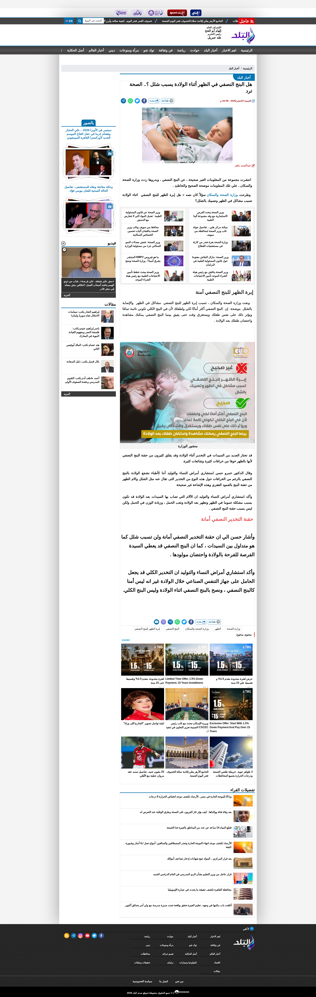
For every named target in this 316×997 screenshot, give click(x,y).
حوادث (194, 50)
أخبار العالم (96, 50)
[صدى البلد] (243, 35)
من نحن (179, 981)
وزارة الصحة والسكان (197, 628)
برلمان (170, 962)
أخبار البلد (210, 50)
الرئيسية (246, 50)
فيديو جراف (167, 953)
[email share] (123, 100)
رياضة (181, 50)
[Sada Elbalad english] (121, 13)
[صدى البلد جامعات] (155, 13)
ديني (112, 50)
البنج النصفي (172, 628)
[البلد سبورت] (177, 13)
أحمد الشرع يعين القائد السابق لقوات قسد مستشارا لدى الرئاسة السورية (123, 21)
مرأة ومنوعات (129, 50)
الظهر (218, 628)
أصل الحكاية (75, 50)
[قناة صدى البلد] (196, 13)
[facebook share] (144, 100)
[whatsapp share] (130, 100)
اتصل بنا (163, 981)
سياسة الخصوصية (142, 981)
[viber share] (163, 622)
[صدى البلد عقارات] (137, 13)
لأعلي (246, 929)
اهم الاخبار (229, 50)
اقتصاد (217, 962)
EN (70, 21)
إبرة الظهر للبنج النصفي (147, 628)
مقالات (217, 971)
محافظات (145, 953)
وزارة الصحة (233, 628)
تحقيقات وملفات (142, 962)
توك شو (149, 50)
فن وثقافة (166, 50)
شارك (152, 101)
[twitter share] (137, 100)
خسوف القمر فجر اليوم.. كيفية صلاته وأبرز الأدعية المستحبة (204, 21)
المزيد (67, 295)
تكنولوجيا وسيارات (188, 962)
